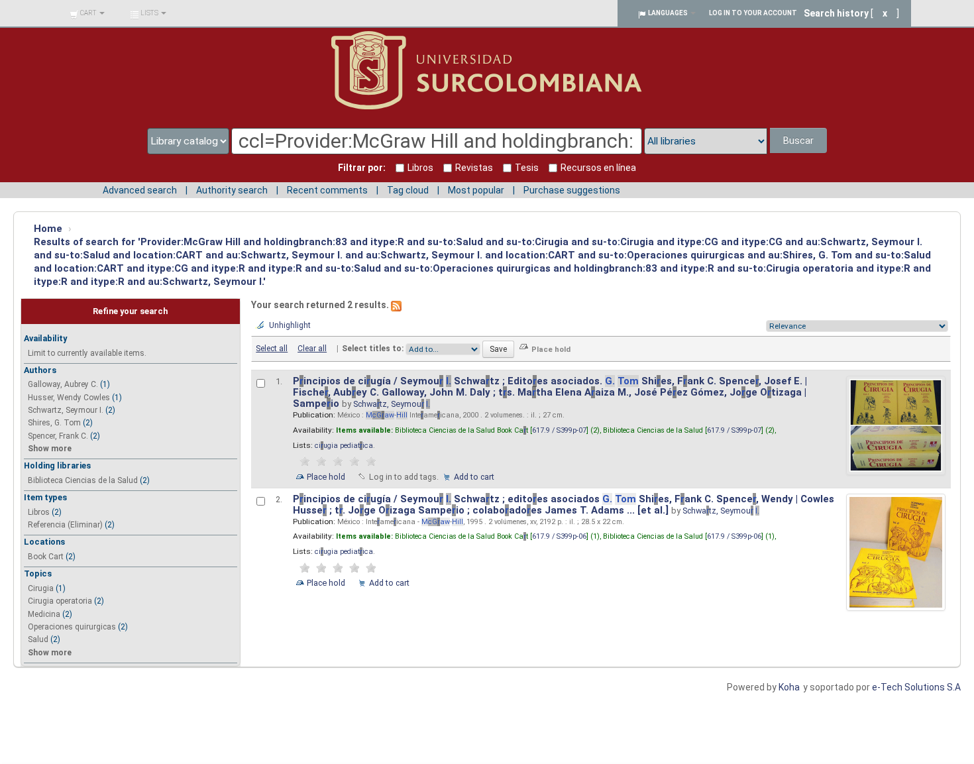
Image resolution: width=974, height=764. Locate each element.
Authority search (232, 190)
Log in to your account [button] (753, 13)
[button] (87, 13)
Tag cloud (408, 190)
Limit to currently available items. (87, 353)
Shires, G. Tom (54, 422)
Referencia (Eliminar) (65, 524)
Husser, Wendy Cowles (69, 397)
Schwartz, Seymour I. (65, 410)
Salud (38, 639)
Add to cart (474, 477)
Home (48, 229)
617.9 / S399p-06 (559, 536)
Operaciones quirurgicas (72, 626)
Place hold (326, 477)
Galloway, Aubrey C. (63, 384)
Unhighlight (290, 325)
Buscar (798, 140)
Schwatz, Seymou (391, 404)
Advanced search (140, 190)
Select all (272, 348)
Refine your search (130, 311)
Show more (50, 448)
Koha (789, 687)
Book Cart (46, 556)
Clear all (312, 348)
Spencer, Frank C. (58, 436)
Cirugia (41, 588)
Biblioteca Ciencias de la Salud (83, 480)
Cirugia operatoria (60, 601)
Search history (836, 13)
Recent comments (327, 190)
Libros (39, 512)
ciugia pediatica (344, 445)
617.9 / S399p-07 (559, 430)
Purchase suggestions (571, 190)
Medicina (44, 614)
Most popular (476, 190)
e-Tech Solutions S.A (916, 687)
